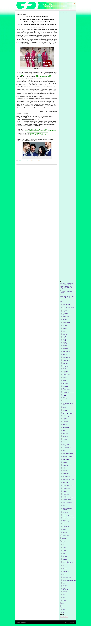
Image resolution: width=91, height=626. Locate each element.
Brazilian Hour (65, 337)
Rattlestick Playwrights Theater (68, 453)
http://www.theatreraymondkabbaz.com (43, 76)
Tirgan (64, 505)
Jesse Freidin (65, 398)
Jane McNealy (65, 395)
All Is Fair (64, 311)
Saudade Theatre (66, 473)
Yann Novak (65, 532)
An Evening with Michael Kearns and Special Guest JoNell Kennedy (67, 294)
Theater (64, 597)
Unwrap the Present (66, 518)
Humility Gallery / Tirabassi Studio (68, 392)
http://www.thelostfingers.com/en (36, 133)
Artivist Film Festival (66, 316)
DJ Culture (64, 555)
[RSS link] (73, 3)
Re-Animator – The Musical (67, 456)
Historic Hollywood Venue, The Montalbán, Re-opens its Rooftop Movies (66, 291)
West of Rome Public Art (67, 524)
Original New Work (66, 589)
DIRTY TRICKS (65, 363)
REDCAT (64, 461)
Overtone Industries (66, 442)
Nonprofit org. (65, 586)
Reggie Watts (65, 462)
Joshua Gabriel (65, 409)
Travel (64, 598)
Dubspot (64, 369)
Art (63, 542)
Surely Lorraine (65, 490)
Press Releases (65, 610)
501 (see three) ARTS (66, 305)
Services (65, 10)
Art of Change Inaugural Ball (67, 314)
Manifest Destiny (65, 424)
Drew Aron (64, 368)
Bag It (64, 320)
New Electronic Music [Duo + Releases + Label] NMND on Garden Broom (67, 297)
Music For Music (65, 436)
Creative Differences (66, 356)
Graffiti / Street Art (66, 571)
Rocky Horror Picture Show (67, 467)
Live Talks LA (65, 419)
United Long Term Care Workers (68, 517)
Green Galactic (65, 383)
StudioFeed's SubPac (66, 488)
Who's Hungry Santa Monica (67, 527)
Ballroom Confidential (66, 322)
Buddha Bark (65, 340)
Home (50, 10)
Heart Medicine (65, 386)
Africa (63, 541)
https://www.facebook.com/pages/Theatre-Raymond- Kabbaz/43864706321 (40, 130)
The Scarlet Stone (66, 500)
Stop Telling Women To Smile (67, 485)
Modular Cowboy (65, 433)
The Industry (65, 496)
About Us (56, 10)
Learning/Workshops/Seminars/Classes (69, 580)
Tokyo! (64, 506)
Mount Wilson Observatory (67, 435)
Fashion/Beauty (65, 561)
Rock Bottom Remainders (67, 464)
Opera (64, 588)
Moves (62, 603)
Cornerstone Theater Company (68, 352)
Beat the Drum (65, 326)
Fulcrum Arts (65, 378)
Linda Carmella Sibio (66, 416)
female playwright (64, 537)
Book (63, 544)
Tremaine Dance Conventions (68, 515)
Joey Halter (64, 401)
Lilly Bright (64, 415)
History (64, 574)
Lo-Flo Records (65, 421)
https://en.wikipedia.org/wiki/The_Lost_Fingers (39, 134)
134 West (64, 302)
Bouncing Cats (65, 336)
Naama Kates (65, 438)
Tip (63, 612)
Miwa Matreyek (65, 431)
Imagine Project (65, 394)
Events (64, 609)
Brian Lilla (64, 339)
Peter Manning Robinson (67, 447)
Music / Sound (65, 585)
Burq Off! (64, 342)
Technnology (65, 595)
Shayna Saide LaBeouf (66, 476)
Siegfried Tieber (65, 477)
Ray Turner (64, 454)
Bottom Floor (65, 334)
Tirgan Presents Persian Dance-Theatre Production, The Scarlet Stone (66, 287)
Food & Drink (65, 568)
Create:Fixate (65, 354)
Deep (63, 359)
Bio (63, 607)
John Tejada (65, 406)
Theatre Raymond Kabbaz (67, 502)
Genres (62, 540)
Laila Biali (64, 412)
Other (62, 606)
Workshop (64, 600)
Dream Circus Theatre (66, 366)
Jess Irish (64, 397)
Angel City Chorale (66, 313)
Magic (64, 583)
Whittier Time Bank (66, 526)
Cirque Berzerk (65, 346)
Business (64, 545)
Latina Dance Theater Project (68, 413)
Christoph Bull (65, 345)
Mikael (64, 430)
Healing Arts (65, 572)
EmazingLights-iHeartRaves (67, 372)
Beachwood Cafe (65, 323)
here (22, 75)
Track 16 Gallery (65, 514)
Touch (64, 511)
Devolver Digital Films (66, 360)
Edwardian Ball (65, 371)
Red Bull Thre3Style (66, 459)
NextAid (64, 441)
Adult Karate (65, 310)
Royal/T (64, 468)
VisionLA (64, 520)
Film (63, 565)
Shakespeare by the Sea (67, 474)
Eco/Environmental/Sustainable (68, 558)
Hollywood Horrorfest (66, 389)
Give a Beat (64, 380)
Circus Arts (64, 550)
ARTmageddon (65, 317)
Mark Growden (65, 425)
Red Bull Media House (66, 457)
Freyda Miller (65, 377)
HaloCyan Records (66, 385)
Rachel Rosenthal (66, 451)
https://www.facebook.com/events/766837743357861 (37, 132)
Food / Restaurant (66, 566)
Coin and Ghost (65, 348)
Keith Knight (65, 410)
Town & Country (65, 512)
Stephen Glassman (66, 483)
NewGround (65, 439)
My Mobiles (72, 622)
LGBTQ (64, 582)
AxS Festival (65, 319)
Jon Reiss (64, 407)
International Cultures (66, 579)
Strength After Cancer (66, 487)
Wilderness (64, 529)
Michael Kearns (65, 428)
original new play (64, 605)
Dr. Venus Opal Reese (65, 535)
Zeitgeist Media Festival (66, 534)
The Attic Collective (66, 493)
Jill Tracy (64, 400)
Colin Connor (65, 349)
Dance (64, 553)
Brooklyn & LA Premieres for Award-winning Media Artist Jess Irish (67, 284)
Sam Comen (65, 470)
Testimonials (72, 10)
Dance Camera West (66, 357)
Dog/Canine (65, 556)
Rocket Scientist (65, 465)
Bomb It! (64, 331)
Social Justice (65, 592)
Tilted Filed (64, 503)
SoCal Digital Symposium (67, 480)
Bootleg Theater (65, 333)
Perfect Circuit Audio (66, 445)
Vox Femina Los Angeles (67, 521)
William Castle (65, 530)
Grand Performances (66, 381)
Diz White (64, 365)
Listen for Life (65, 418)
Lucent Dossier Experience (67, 422)
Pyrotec (64, 450)
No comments (42, 160)
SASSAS (64, 471)
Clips (61, 10)
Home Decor (65, 576)
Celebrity (64, 547)
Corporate (64, 551)
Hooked (64, 391)
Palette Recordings (66, 444)
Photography (65, 591)
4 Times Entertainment (66, 304)
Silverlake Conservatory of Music (68, 479)
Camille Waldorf (65, 343)
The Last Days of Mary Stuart (68, 497)
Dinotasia (64, 362)
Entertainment (65, 559)
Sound (64, 594)
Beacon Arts (65, 325)
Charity (64, 548)
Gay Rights (64, 569)
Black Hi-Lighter (65, 330)
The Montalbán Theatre (67, 499)
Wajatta (64, 523)
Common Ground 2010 (66, 351)
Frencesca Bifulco (66, 375)
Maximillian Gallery (66, 427)
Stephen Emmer (65, 482)
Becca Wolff (65, 328)
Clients (62, 301)
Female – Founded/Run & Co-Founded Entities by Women (68, 563)
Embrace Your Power (66, 374)
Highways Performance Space (68, 388)
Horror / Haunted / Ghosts (67, 577)
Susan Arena (65, 491)
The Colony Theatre (66, 494)
